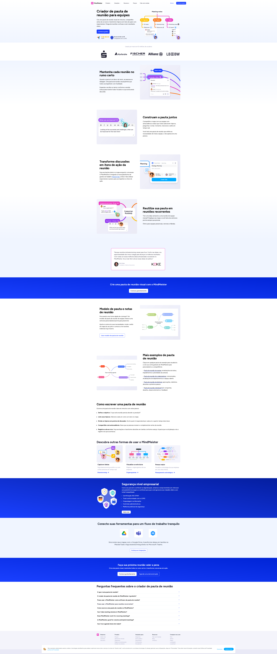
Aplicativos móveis (119, 638)
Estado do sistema (119, 644)
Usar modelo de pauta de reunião (112, 335)
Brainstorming (102, 472)
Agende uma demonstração (148, 574)
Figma (171, 640)
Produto (108, 3)
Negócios (138, 637)
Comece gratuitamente (138, 291)
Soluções (116, 3)
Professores (138, 642)
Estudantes (138, 644)
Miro (171, 637)
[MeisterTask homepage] (96, 3)
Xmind (171, 638)
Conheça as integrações (138, 550)
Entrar (172, 3)
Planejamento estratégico (164, 472)
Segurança (117, 640)
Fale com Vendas (156, 637)
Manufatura (138, 640)
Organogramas (131, 472)
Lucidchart (173, 644)
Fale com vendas (144, 3)
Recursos (126, 3)
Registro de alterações (120, 642)
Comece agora (181, 3)
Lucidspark (173, 642)
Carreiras (102, 638)
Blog (153, 638)
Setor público (138, 638)
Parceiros (102, 640)
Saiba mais (126, 512)
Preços (135, 3)
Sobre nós (103, 637)
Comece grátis (103, 31)
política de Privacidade (53, 650)
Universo (154, 640)
